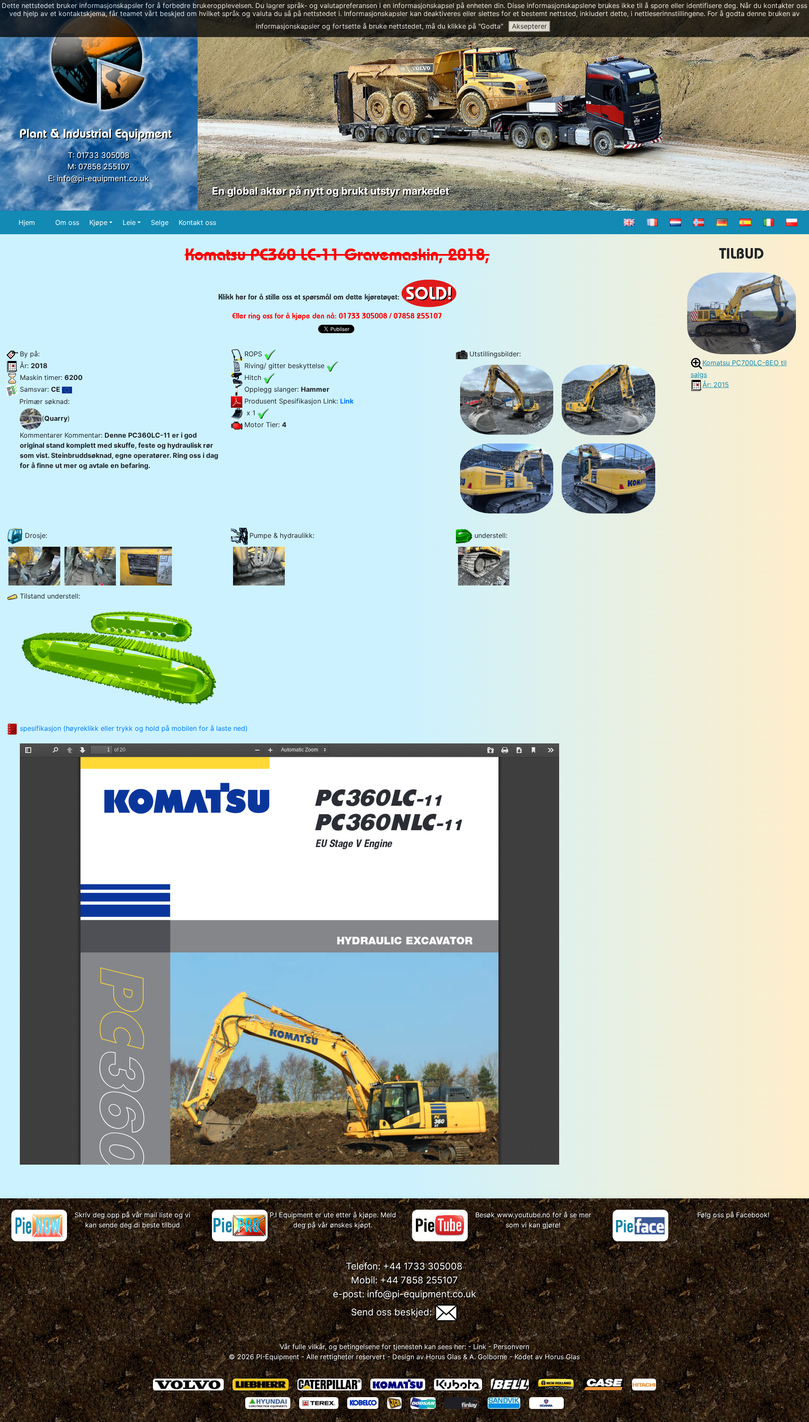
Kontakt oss (197, 222)
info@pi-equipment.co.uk (103, 178)
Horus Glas (443, 1357)
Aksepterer (529, 26)
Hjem (27, 222)
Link (347, 401)
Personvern (511, 1346)
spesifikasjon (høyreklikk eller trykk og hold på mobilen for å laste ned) (134, 728)
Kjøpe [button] (98, 222)
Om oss (67, 222)
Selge (160, 222)
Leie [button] (129, 222)
